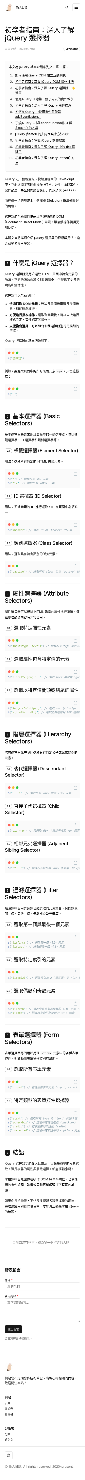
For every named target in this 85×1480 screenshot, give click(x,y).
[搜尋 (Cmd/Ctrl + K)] (67, 7)
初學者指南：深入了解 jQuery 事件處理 (43, 105)
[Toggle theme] (9, 1455)
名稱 (9, 1280)
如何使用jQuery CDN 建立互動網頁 (40, 75)
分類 (7, 1434)
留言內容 (11, 1296)
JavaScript (72, 48)
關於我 (9, 1408)
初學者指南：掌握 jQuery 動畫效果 (40, 140)
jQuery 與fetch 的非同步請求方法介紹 (42, 134)
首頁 (7, 1403)
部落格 (9, 1414)
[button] (75, 353)
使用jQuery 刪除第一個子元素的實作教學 (44, 99)
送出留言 (13, 1329)
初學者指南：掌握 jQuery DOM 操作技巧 (44, 82)
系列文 (9, 1439)
